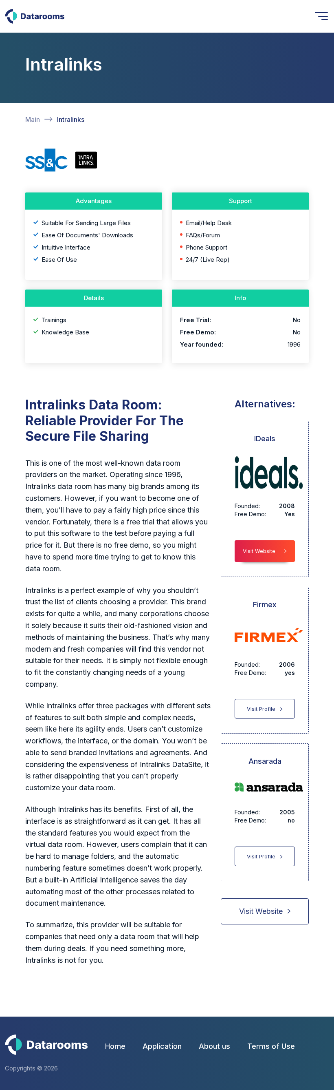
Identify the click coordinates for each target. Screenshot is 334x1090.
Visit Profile (261, 708)
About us (214, 1046)
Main (32, 119)
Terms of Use (271, 1046)
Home (115, 1046)
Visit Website (259, 551)
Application (162, 1046)
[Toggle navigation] (321, 16)
